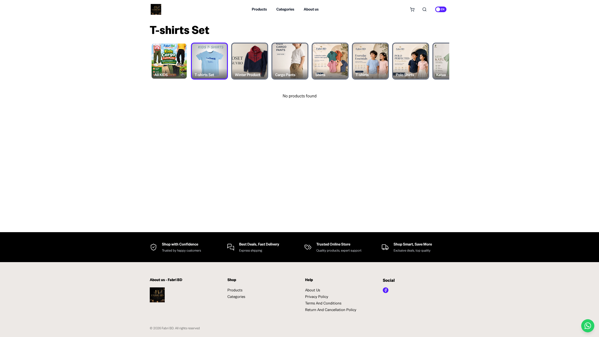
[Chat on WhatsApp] (587, 325)
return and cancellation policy (330, 309)
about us (312, 290)
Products (259, 9)
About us (311, 9)
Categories (285, 9)
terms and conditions (323, 303)
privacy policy (316, 296)
